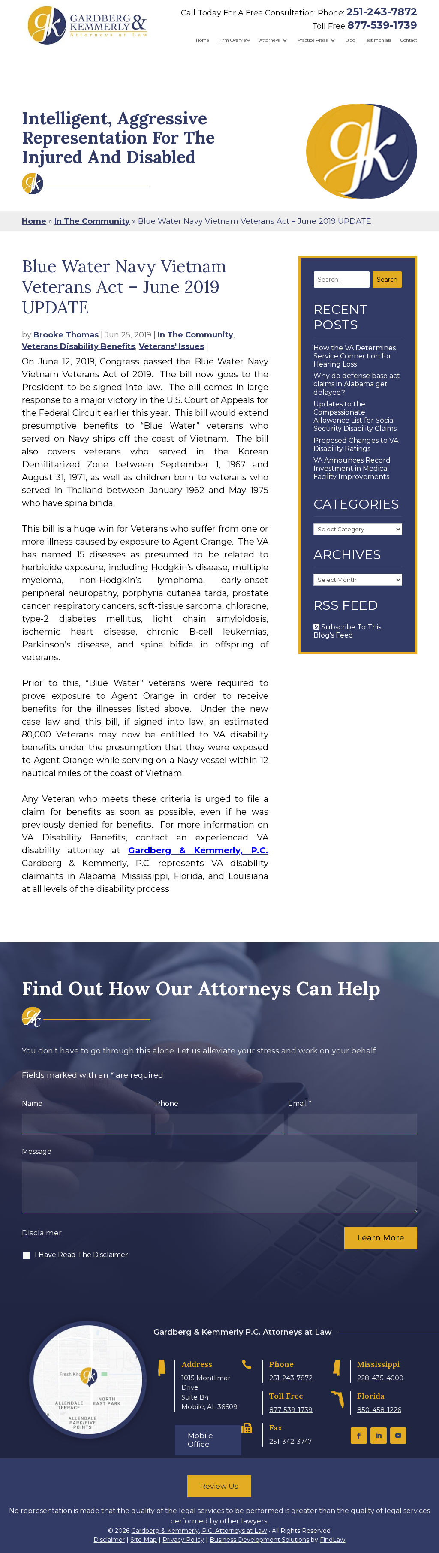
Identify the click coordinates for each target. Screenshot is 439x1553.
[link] (87, 25)
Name (32, 1103)
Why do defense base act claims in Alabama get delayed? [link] (356, 384)
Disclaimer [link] (109, 1540)
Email (300, 1103)
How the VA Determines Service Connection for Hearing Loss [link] (354, 356)
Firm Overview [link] (234, 40)
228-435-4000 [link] (380, 1378)
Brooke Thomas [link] (66, 335)
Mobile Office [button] (200, 1439)
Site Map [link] (143, 1540)
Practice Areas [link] (313, 40)
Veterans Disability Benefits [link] (78, 346)
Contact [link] (408, 40)
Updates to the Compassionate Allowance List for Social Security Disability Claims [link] (355, 416)
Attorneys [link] (269, 40)
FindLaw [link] (332, 1540)
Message (36, 1151)
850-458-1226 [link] (379, 1410)
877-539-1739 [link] (382, 25)
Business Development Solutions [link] (259, 1540)
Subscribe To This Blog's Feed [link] (347, 631)
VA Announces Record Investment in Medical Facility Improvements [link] (352, 468)
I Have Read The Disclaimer (81, 1255)
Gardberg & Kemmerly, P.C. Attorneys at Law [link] (199, 1531)
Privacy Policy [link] (183, 1540)
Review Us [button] (219, 1486)
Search (387, 279)
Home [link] (202, 40)
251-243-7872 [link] (381, 12)
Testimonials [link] (378, 40)
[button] (359, 1435)
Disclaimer (42, 1232)
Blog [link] (350, 40)
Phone (166, 1103)
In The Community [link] (195, 335)
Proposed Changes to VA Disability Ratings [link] (355, 444)
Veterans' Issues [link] (171, 346)
